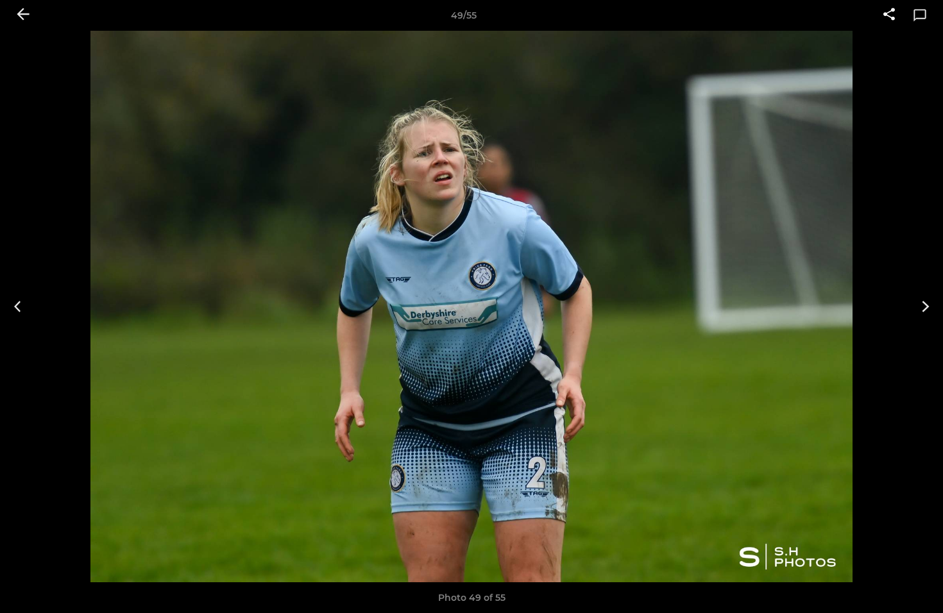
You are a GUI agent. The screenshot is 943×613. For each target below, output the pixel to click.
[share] (889, 15)
